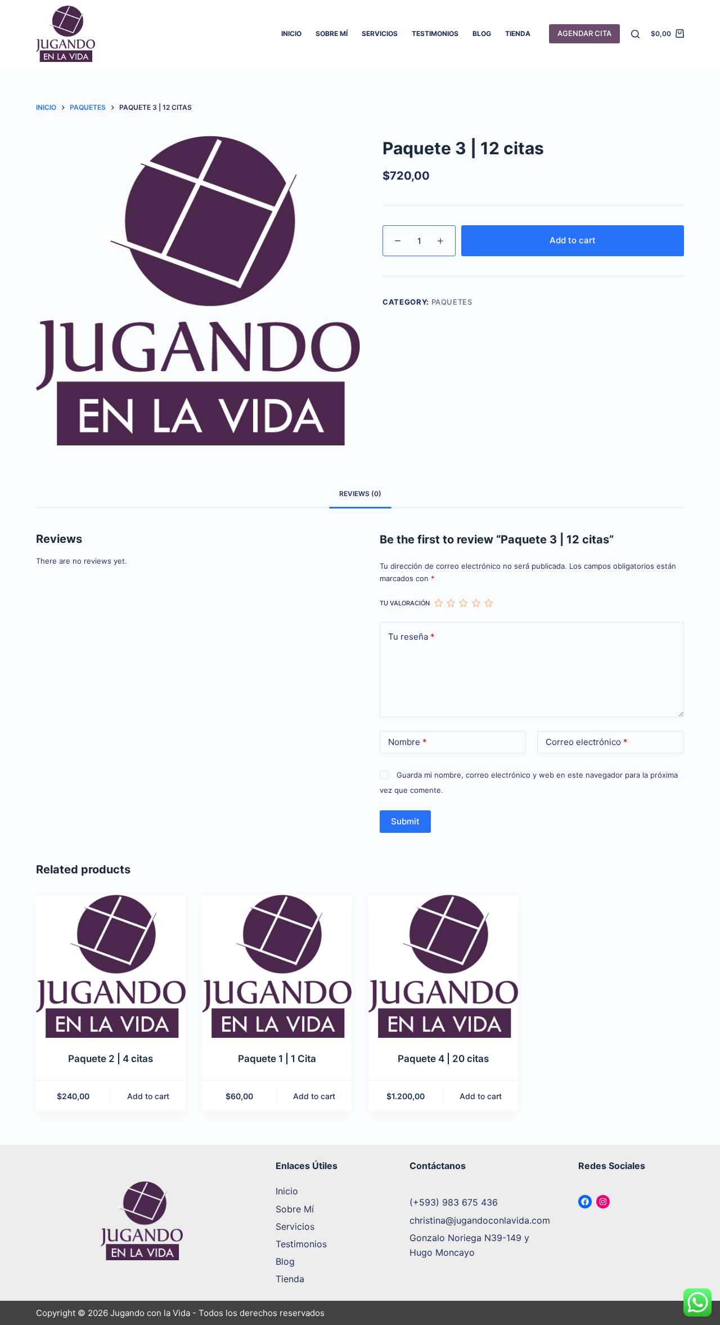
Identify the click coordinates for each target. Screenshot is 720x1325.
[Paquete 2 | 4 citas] (111, 966)
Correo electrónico (587, 742)
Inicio (291, 33)
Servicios (380, 33)
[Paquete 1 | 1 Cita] (277, 966)
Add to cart (573, 240)
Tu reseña (411, 636)
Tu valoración (405, 603)
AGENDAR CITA (584, 33)
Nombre (407, 742)
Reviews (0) (360, 493)
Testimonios (435, 33)
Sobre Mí (332, 33)
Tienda (517, 33)
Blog (481, 33)
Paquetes (451, 301)
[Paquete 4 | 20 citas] (443, 966)
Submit (405, 821)
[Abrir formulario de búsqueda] (635, 34)
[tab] (360, 493)
